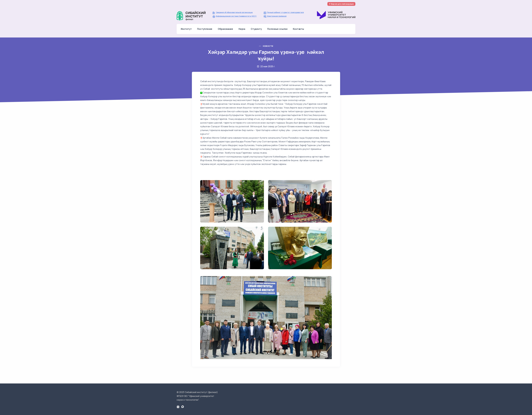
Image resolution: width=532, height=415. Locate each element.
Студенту (256, 28)
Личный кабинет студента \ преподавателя (285, 12)
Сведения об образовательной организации (234, 12)
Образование (225, 28)
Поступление (204, 28)
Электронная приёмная (277, 16)
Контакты (298, 28)
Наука (242, 28)
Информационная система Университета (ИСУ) (236, 16)
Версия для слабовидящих (342, 4)
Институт (186, 28)
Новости (268, 46)
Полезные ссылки (277, 28)
